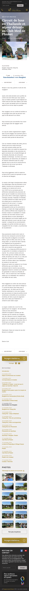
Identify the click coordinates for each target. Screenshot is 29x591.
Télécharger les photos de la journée (12, 470)
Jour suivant (22, 82)
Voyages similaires (12, 358)
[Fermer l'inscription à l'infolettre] (26, 4)
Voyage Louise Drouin (8, 589)
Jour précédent (8, 82)
